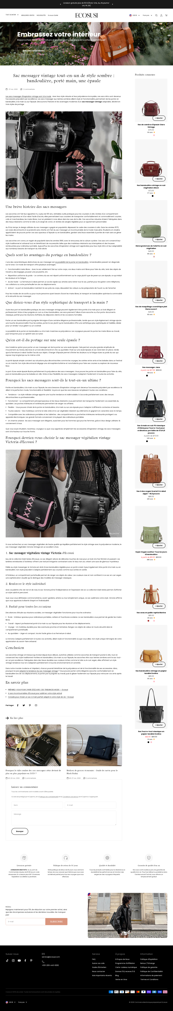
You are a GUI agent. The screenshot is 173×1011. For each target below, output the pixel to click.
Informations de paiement (151, 975)
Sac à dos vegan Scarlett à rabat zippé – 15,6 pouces (151, 492)
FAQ (93, 959)
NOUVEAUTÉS (41, 15)
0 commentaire (29, 89)
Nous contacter (98, 971)
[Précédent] (60, 4)
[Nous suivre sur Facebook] (25, 960)
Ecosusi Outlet (53, 15)
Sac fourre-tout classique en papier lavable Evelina (151, 732)
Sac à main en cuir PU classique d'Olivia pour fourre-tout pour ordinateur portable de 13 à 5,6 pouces (151, 429)
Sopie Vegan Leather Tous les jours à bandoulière (151, 553)
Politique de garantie (148, 967)
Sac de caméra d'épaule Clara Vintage (151, 125)
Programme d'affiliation (125, 963)
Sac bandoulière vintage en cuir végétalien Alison (151, 186)
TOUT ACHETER (11, 15)
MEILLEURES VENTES (27, 15)
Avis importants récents (102, 975)
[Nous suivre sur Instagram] (13, 960)
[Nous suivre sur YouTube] (19, 960)
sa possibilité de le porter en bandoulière (71, 262)
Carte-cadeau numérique (126, 967)
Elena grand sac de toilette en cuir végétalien (151, 247)
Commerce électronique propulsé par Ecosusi (151, 1002)
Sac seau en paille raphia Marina (151, 612)
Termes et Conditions (149, 979)
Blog (117, 975)
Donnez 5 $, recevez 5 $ (125, 971)
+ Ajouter (159, 118)
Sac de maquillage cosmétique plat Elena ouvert (151, 307)
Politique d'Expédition (149, 959)
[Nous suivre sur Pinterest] (31, 960)
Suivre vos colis (98, 963)
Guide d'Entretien (99, 967)
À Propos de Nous (122, 959)
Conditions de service (70, 797)
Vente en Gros (121, 979)
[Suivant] (112, 4)
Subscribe (56, 921)
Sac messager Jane (151, 367)
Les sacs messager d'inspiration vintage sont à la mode (28, 96)
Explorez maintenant (34, 50)
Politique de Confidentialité (151, 971)
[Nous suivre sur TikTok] (7, 960)
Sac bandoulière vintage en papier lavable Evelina (151, 672)
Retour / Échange (147, 963)
